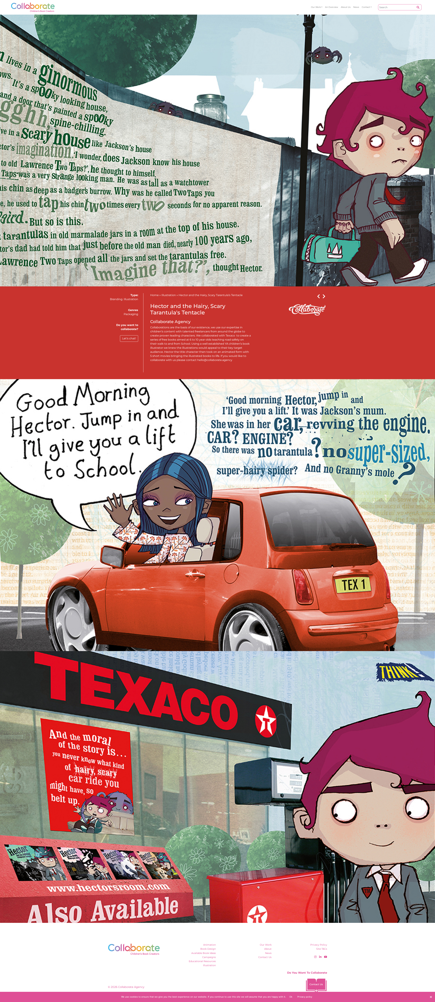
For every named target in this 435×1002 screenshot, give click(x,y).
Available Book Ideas (203, 953)
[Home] (33, 7)
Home (154, 295)
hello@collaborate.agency (214, 360)
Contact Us (265, 957)
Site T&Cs (321, 948)
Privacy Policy (318, 944)
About (268, 948)
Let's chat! (129, 338)
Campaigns (209, 957)
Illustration (131, 299)
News (356, 7)
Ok (290, 996)
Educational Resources (202, 961)
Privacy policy (304, 996)
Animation (209, 944)
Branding (116, 299)
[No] (430, 997)
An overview (331, 7)
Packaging (131, 314)
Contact (366, 7)
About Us (346, 7)
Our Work (316, 7)
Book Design (208, 948)
